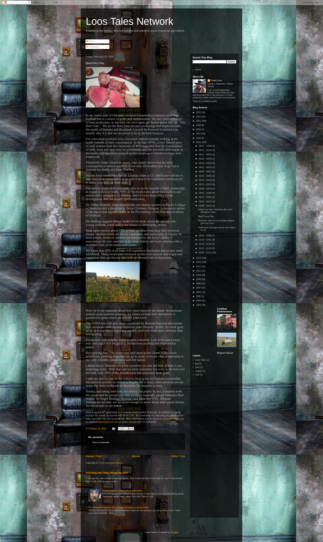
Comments (93, 46)
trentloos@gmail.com (106, 421)
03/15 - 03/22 (205, 184)
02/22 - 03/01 (205, 197)
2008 (199, 283)
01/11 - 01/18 (205, 248)
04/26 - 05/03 (205, 158)
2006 (199, 292)
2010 (199, 275)
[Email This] (119, 428)
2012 (199, 266)
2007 (199, 287)
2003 (199, 305)
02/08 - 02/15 (205, 205)
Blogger (174, 532)
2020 (199, 125)
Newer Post (93, 456)
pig (196, 363)
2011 (199, 270)
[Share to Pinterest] (132, 428)
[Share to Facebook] (129, 428)
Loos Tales (200, 360)
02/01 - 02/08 (205, 235)
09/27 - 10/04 (205, 146)
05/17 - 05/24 (205, 154)
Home (136, 456)
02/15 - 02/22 (205, 201)
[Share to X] (126, 428)
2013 (199, 262)
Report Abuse (225, 352)
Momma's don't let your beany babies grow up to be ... (216, 222)
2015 (199, 142)
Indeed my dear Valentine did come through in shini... (215, 210)
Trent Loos (216, 80)
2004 (199, 300)
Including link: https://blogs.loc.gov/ (107, 472)
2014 (199, 258)
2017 (199, 133)
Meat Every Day (206, 216)
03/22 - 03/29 (205, 180)
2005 (199, 296)
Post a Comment (101, 442)
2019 (199, 129)
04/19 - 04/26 (205, 163)
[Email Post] (113, 428)
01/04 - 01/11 (205, 252)
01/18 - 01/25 (205, 244)
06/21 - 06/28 (205, 150)
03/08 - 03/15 (205, 188)
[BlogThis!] (122, 428)
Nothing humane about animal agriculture (122, 490)
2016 (199, 138)
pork (197, 367)
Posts (91, 41)
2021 (199, 121)
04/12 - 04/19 (205, 167)
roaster (198, 371)
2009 (199, 279)
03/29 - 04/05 (205, 176)
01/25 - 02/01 (205, 239)
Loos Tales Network (129, 21)
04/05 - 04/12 (205, 171)
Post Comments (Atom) (110, 463)
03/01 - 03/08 (205, 193)
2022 (199, 116)
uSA (197, 374)
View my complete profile (205, 101)
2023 (199, 112)
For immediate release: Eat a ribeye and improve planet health (118, 507)
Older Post (178, 456)
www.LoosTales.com (173, 418)
